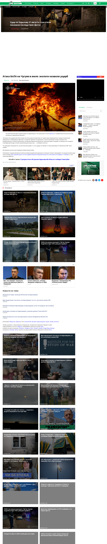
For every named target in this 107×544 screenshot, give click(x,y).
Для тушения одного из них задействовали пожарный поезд (28, 154)
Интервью (48, 3)
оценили (51, 133)
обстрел (34, 321)
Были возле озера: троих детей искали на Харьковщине (20, 295)
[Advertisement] (53, 42)
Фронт (42, 3)
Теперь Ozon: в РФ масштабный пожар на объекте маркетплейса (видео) (31, 23)
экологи (56, 321)
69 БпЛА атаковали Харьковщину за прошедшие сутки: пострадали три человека (28, 306)
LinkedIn (40, 328)
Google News (46, 328)
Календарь (56, 3)
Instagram (27, 328)
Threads (36, 328)
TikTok (16, 330)
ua (86, 3)
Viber (31, 328)
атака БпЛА (27, 321)
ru (89, 3)
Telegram (19, 326)
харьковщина (41, 321)
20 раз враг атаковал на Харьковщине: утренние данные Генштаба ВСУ (25, 311)
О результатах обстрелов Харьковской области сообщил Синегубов (44, 159)
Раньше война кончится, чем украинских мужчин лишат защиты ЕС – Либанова (91, 148)
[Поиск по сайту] (92, 3)
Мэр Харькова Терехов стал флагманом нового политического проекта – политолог (91, 156)
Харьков (18, 321)
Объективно (28, 3)
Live (83, 3)
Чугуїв (47, 321)
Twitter (99, 180)
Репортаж (35, 3)
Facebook (21, 328)
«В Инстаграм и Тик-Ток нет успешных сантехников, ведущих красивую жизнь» (91, 133)
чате (41, 326)
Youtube (12, 330)
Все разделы (70, 3)
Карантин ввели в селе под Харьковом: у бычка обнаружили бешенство (25, 317)
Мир (12, 28)
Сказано (63, 3)
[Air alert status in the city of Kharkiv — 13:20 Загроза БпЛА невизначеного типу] (35, 6)
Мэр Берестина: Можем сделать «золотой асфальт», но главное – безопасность (91, 117)
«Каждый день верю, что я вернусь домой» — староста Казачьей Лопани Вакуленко (91, 125)
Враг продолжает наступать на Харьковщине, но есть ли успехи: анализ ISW (26, 300)
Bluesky (52, 328)
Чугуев (51, 321)
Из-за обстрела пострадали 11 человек (57, 154)
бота (50, 330)
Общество (6, 80)
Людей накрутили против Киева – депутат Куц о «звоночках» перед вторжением (91, 140)
